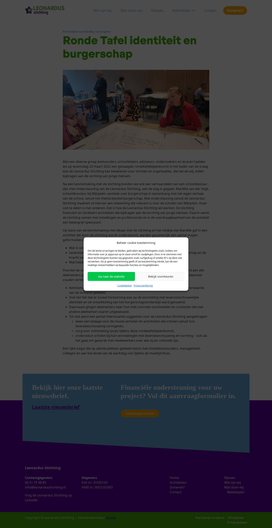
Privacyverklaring (143, 285)
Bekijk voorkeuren (160, 276)
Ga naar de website (111, 276)
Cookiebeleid (124, 285)
